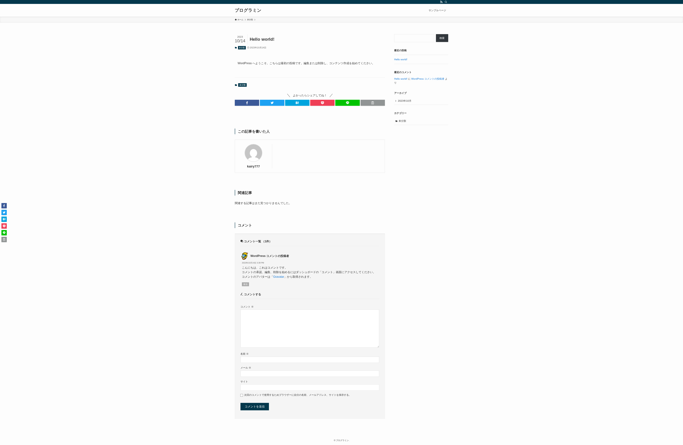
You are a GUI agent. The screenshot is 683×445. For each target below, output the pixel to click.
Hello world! (400, 59)
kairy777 (253, 166)
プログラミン (248, 10)
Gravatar (278, 276)
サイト (244, 381)
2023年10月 (404, 100)
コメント (247, 306)
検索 (442, 38)
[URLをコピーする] (373, 103)
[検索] (446, 2)
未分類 (242, 48)
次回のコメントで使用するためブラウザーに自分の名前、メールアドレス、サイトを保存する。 (297, 394)
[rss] (441, 2)
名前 (244, 353)
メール (245, 367)
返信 (245, 284)
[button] (247, 103)
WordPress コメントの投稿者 (269, 255)
